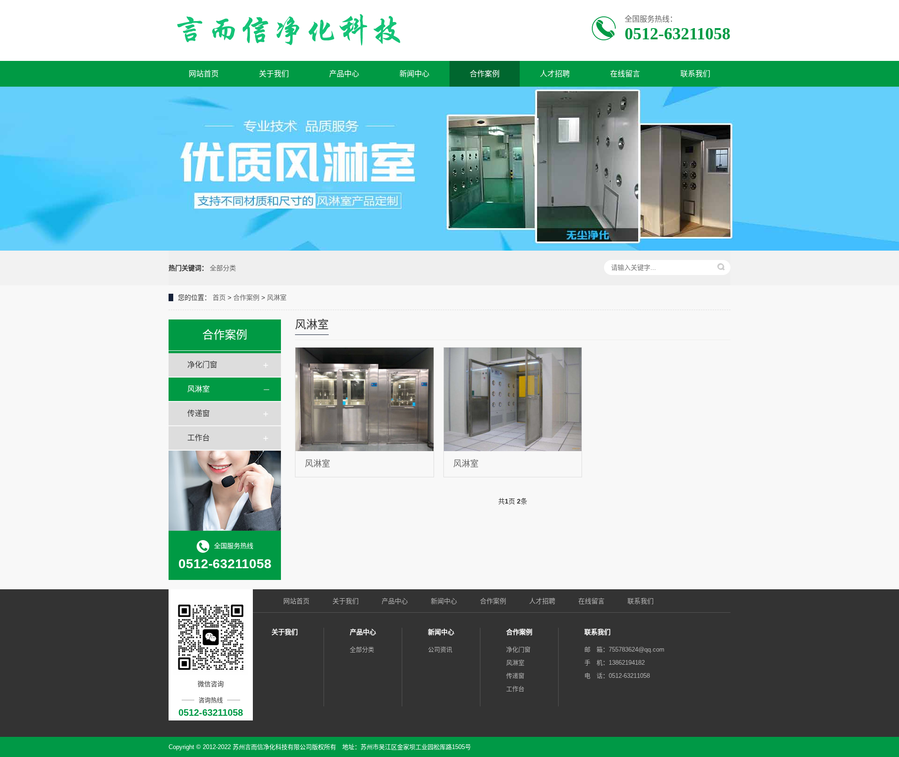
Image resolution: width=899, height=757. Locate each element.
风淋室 (277, 297)
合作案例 (485, 74)
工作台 (198, 438)
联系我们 (695, 74)
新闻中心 (414, 74)
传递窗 (198, 413)
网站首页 (204, 74)
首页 (219, 297)
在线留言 (625, 74)
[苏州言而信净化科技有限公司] (289, 30)
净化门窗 (202, 365)
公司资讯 (440, 649)
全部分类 (223, 268)
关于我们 (274, 74)
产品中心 (344, 74)
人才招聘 (555, 74)
